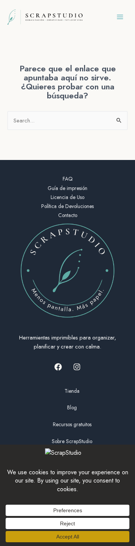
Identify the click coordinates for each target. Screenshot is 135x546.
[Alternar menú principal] (120, 16)
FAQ (68, 179)
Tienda (72, 391)
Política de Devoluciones (67, 206)
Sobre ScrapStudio (72, 441)
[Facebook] (58, 366)
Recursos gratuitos (72, 424)
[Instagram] (76, 366)
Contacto (67, 215)
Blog (72, 407)
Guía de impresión (67, 188)
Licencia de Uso (67, 197)
